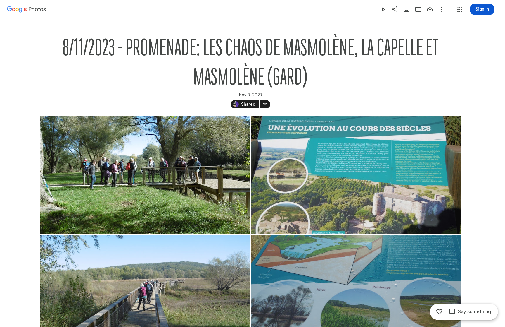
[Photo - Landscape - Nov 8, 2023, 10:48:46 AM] (145, 175)
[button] (460, 10)
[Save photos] (430, 9)
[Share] (395, 9)
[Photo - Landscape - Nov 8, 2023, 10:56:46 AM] (356, 175)
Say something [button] (474, 312)
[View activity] (418, 9)
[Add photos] (406, 9)
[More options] (441, 9)
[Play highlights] (383, 9)
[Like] (439, 312)
